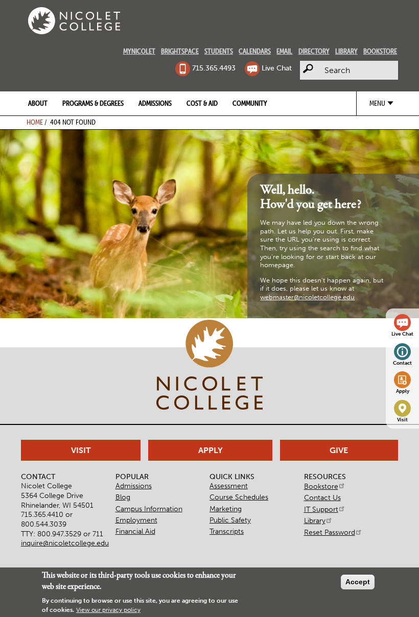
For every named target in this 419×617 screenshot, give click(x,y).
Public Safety (230, 520)
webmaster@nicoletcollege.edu (307, 297)
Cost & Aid (202, 103)
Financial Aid (135, 531)
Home (35, 122)
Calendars (255, 51)
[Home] (74, 20)
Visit (402, 420)
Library (346, 51)
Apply (402, 391)
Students (218, 51)
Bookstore (380, 51)
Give (339, 450)
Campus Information (148, 508)
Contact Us (322, 497)
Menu (377, 103)
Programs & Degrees (93, 103)
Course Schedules (239, 497)
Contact (402, 363)
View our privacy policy (108, 609)
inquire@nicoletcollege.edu (65, 543)
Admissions (155, 103)
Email (284, 51)
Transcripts (227, 531)
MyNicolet (139, 51)
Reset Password (329, 532)
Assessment (229, 485)
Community (249, 103)
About (38, 103)
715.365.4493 (213, 68)
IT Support (321, 509)
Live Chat (276, 68)
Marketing (226, 508)
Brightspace (180, 51)
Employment (136, 520)
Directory (314, 51)
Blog (122, 497)
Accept (357, 582)
